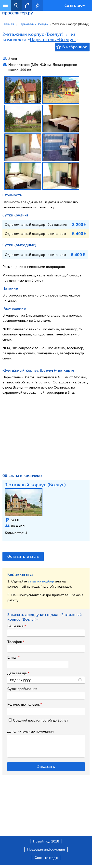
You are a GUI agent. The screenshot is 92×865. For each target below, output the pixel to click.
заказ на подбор (41, 581)
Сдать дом (75, 5)
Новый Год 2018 (46, 841)
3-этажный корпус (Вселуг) (35, 485)
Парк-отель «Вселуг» (33, 24)
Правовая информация (46, 849)
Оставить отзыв (23, 556)
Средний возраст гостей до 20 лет (40, 720)
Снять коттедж (46, 858)
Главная (8, 24)
